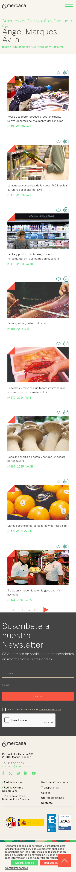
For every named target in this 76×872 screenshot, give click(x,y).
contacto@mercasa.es (16, 766)
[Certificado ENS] (65, 823)
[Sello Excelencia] (52, 823)
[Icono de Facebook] (3, 773)
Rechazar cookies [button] (53, 863)
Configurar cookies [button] (16, 867)
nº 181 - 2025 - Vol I (18, 329)
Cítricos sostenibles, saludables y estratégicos (37, 525)
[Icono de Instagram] (18, 773)
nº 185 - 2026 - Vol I (19, 126)
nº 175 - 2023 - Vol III (20, 264)
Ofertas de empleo (52, 797)
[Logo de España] (31, 823)
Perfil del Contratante (54, 782)
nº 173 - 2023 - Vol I (19, 195)
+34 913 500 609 (13, 763)
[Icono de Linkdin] (25, 773)
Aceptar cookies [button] (24, 862)
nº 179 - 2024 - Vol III (20, 531)
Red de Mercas (13, 782)
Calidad (46, 792)
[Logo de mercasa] (11, 823)
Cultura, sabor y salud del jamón (27, 323)
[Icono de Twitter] (10, 773)
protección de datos (50, 709)
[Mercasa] (14, 8)
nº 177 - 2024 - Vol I (19, 397)
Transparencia (50, 787)
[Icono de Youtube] (34, 773)
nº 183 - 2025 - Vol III (20, 466)
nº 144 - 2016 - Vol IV (19, 600)
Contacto (47, 803)
